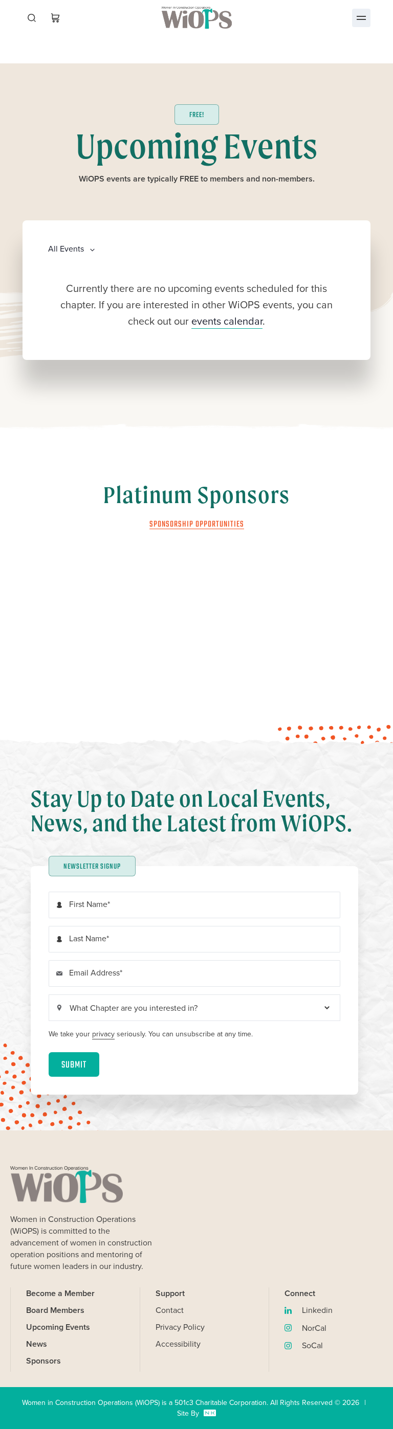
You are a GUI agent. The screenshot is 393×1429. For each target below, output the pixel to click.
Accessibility (178, 1344)
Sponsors (43, 1361)
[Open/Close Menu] (361, 18)
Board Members (55, 1310)
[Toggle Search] (32, 18)
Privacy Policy (180, 1327)
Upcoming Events (58, 1327)
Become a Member (60, 1293)
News (36, 1344)
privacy (103, 1034)
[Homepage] (196, 17)
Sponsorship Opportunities (196, 524)
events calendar (227, 321)
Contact (170, 1310)
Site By (196, 1413)
